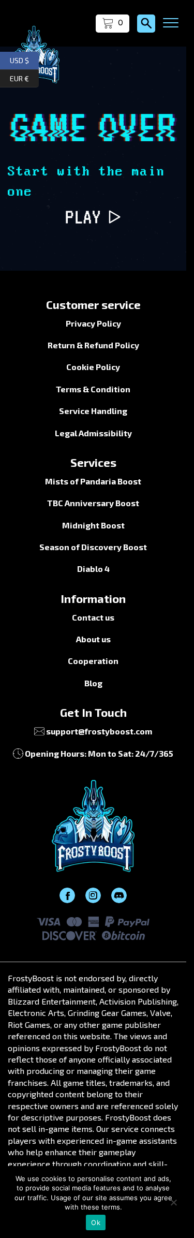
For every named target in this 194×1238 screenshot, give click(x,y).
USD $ (24, 59)
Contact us (93, 617)
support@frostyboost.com (99, 731)
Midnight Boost (93, 525)
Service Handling (93, 411)
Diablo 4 (93, 568)
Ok (95, 1222)
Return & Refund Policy (93, 345)
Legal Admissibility (93, 433)
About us (93, 639)
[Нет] (173, 1202)
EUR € (24, 76)
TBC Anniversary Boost (93, 503)
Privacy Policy (93, 323)
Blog (93, 683)
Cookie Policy (93, 367)
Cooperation (93, 661)
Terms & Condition (93, 389)
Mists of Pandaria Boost (93, 481)
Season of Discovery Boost (93, 547)
